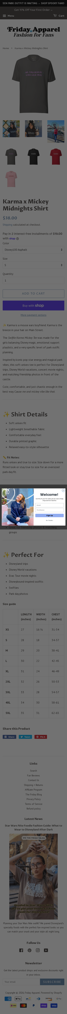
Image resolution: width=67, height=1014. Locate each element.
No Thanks (49, 520)
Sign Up (49, 515)
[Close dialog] (63, 490)
